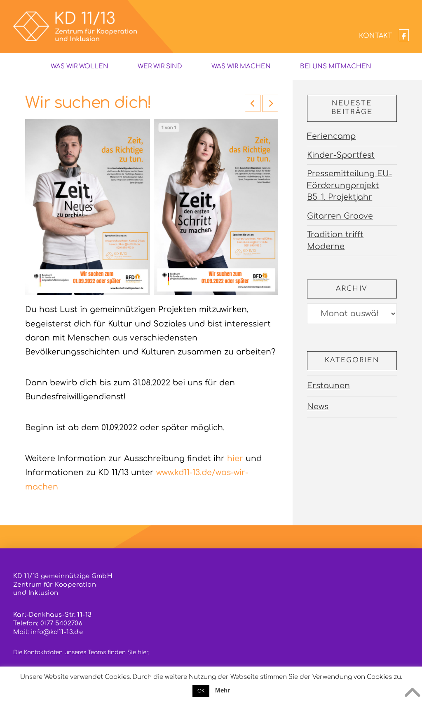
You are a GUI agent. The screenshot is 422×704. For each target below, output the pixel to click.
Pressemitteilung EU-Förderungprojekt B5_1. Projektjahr (349, 185)
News (317, 406)
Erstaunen (328, 385)
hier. (143, 652)
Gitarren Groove (340, 216)
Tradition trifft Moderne (335, 240)
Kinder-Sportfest (341, 155)
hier (235, 458)
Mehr (222, 690)
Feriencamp (331, 136)
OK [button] (200, 691)
